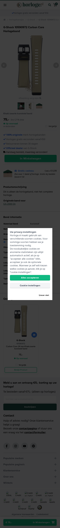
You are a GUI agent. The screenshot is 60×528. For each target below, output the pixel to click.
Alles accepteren (30, 277)
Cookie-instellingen (30, 285)
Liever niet (44, 295)
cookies (37, 238)
